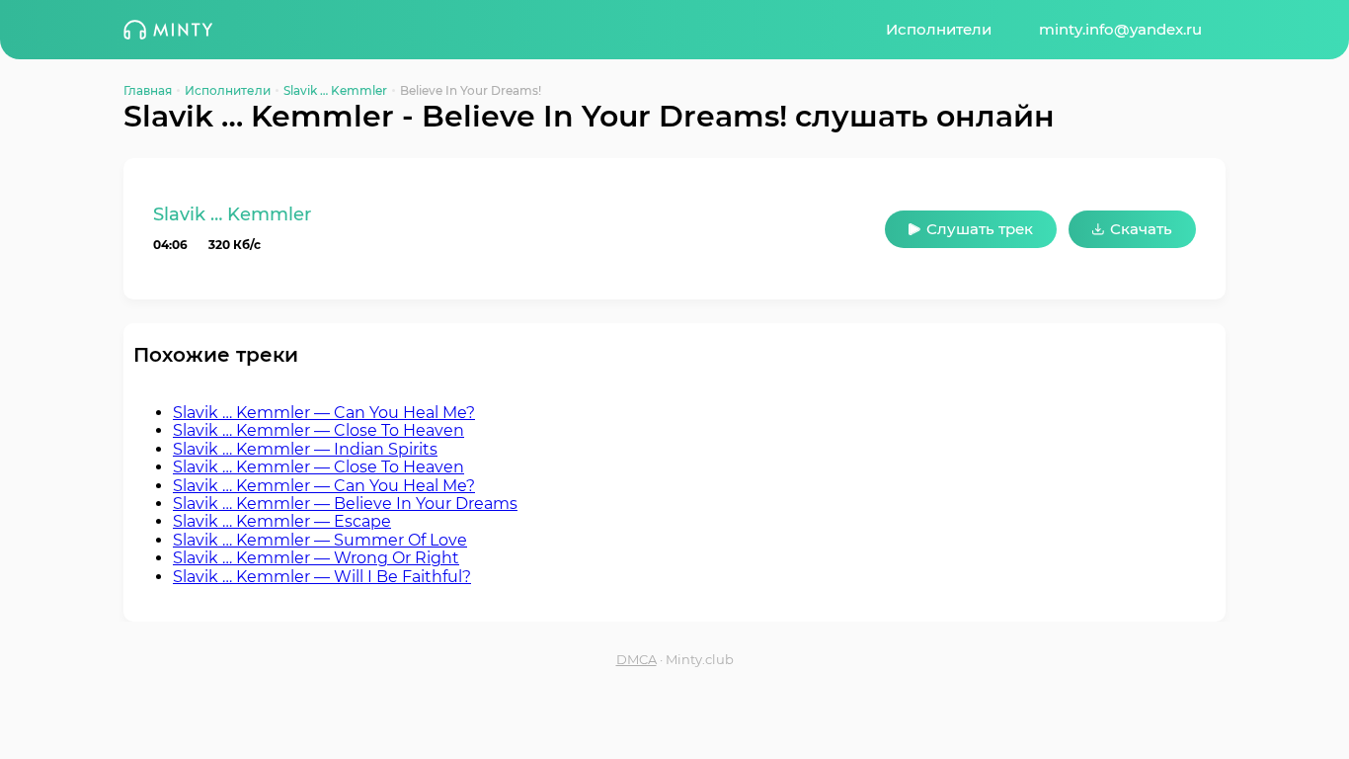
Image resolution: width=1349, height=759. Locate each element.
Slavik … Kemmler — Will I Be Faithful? (322, 576)
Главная (147, 90)
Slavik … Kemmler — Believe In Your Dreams (345, 503)
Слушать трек (979, 228)
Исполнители (939, 29)
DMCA (636, 659)
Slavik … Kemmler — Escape (282, 521)
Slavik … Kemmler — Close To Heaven (318, 430)
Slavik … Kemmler (335, 90)
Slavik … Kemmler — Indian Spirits (305, 449)
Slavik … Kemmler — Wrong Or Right (316, 557)
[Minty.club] (167, 29)
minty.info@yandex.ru (1120, 29)
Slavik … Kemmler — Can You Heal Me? (324, 412)
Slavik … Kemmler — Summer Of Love (320, 540)
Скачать (1141, 228)
